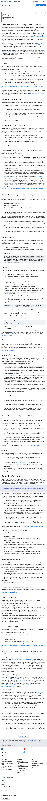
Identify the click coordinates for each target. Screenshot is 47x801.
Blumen (32, 306)
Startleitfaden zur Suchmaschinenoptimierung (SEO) (23, 766)
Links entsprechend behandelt (38, 549)
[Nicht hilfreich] (45, 10)
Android (3, 780)
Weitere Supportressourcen (6, 769)
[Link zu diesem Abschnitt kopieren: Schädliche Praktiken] (16, 355)
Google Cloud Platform (5, 786)
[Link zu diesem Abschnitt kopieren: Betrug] (6, 711)
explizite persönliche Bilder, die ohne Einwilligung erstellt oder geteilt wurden (21, 684)
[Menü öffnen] (2, 1)
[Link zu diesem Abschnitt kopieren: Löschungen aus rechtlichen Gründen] (23, 657)
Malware (6, 366)
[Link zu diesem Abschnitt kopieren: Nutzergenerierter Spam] (19, 626)
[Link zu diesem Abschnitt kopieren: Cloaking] (8, 63)
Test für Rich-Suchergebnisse (37, 763)
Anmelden (43, 1)
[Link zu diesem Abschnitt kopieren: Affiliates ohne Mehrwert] (19, 597)
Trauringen (13, 305)
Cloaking (40, 176)
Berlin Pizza (12, 323)
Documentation (5, 5)
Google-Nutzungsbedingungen (8, 350)
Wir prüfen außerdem (21, 680)
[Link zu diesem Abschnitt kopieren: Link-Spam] (9, 267)
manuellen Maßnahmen (38, 44)
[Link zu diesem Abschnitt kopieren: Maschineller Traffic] (16, 340)
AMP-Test (34, 767)
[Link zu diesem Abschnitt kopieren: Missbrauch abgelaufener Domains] (26, 125)
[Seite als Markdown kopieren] (39, 25)
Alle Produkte (4, 790)
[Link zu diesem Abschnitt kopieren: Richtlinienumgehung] (14, 690)
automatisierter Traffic (23, 343)
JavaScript (9, 81)
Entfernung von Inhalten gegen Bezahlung (19, 678)
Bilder (15, 81)
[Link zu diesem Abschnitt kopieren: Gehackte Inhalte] (14, 146)
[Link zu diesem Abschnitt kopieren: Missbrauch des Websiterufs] (22, 476)
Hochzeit (31, 305)
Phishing (32, 164)
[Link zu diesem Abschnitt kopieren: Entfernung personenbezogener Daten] (24, 675)
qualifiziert (12, 333)
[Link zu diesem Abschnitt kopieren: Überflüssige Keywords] (18, 237)
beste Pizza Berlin (19, 323)
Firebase (3, 784)
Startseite (3, 9)
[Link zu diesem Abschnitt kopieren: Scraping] (8, 450)
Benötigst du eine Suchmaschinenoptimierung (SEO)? (22, 762)
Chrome (3, 782)
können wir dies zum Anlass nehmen (17, 660)
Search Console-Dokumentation (23, 770)
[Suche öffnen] (30, 1)
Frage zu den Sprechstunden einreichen (7, 764)
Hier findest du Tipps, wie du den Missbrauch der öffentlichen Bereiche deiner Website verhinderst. (22, 644)
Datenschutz (13, 795)
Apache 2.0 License (13, 741)
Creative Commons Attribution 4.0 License (33, 740)
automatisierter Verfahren (20, 462)
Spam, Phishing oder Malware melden (7, 767)
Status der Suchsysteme (21, 768)
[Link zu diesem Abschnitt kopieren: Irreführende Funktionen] (19, 396)
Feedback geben (40, 13)
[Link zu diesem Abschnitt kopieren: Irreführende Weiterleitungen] (22, 560)
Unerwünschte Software (9, 375)
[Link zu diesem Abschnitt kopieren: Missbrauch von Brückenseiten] (23, 99)
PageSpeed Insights (36, 765)
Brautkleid (39, 306)
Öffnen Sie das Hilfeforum (6, 761)
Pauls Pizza (7, 323)
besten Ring (13, 306)
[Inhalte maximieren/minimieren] (9, 13)
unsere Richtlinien (30, 386)
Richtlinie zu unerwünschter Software (12, 386)
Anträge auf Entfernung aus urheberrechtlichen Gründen (23, 659)
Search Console (41, 5)
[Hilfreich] (43, 10)
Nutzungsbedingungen (5, 795)
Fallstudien (19, 772)
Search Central (15, 1)
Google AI (3, 788)
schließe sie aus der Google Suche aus (32, 445)
